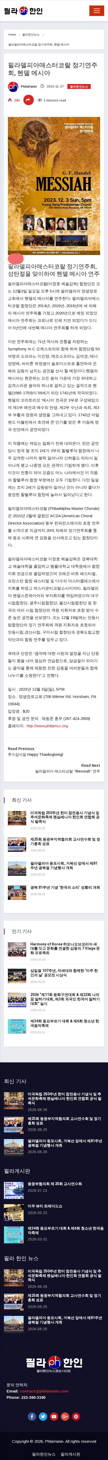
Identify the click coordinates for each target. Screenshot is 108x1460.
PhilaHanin (28, 86)
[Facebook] (32, 1416)
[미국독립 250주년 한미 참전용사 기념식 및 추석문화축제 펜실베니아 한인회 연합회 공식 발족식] (17, 818)
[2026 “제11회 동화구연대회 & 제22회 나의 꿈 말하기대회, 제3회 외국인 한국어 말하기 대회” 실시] (17, 1000)
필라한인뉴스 (31, 34)
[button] (16, 258)
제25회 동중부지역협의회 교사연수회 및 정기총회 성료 (65, 842)
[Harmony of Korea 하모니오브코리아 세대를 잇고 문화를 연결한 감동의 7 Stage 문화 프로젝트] (17, 949)
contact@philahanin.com (44, 1391)
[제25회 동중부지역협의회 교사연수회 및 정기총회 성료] (17, 844)
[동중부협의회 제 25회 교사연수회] (14, 1190)
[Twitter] (43, 1416)
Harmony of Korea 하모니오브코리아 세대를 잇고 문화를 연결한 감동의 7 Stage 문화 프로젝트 (65, 949)
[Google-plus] (65, 1416)
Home (12, 34)
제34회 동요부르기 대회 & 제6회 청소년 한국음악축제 (64, 1023)
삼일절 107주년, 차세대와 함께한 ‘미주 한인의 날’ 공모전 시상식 (64, 973)
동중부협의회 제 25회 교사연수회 (55, 1184)
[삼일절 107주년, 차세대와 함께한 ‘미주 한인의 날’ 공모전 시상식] (17, 976)
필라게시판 (70, 1454)
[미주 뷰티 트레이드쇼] (14, 1212)
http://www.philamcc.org (47, 726)
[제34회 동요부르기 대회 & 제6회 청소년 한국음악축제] (17, 1026)
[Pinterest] (76, 1416)
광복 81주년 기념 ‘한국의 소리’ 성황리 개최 (65, 887)
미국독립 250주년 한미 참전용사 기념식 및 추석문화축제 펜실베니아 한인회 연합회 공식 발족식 (65, 817)
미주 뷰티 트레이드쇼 (45, 1206)
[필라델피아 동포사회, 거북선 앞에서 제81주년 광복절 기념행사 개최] (17, 868)
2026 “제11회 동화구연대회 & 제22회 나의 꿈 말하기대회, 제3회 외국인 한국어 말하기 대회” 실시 (65, 999)
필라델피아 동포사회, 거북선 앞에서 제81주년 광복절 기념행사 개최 (64, 866)
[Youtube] (54, 1416)
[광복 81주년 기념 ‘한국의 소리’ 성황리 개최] (17, 893)
